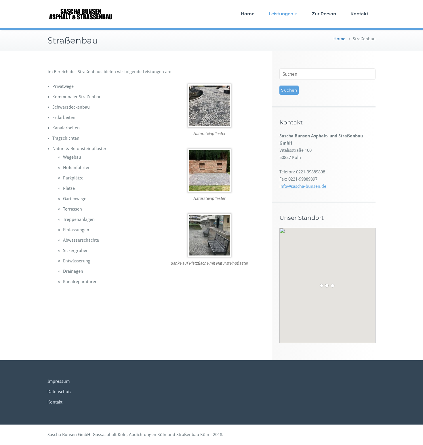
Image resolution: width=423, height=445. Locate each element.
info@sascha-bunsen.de (302, 186)
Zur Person (324, 13)
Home (247, 13)
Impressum (58, 381)
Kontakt (359, 13)
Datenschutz (59, 391)
